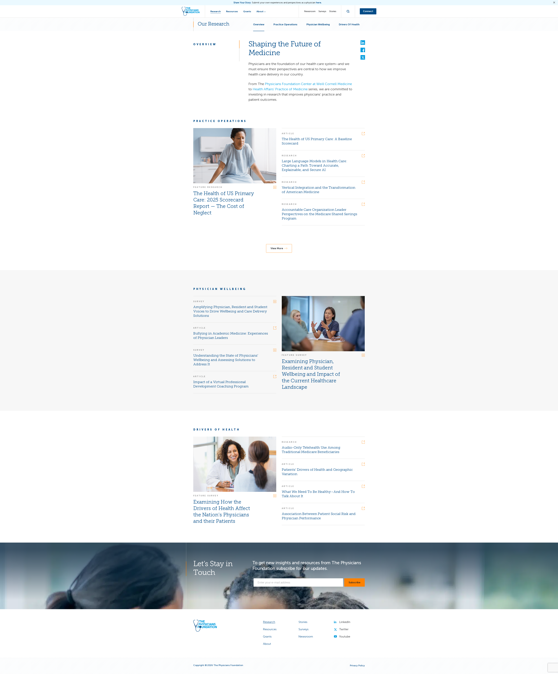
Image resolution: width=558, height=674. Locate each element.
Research (215, 11)
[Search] (348, 11)
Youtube (344, 636)
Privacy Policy (357, 665)
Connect (368, 11)
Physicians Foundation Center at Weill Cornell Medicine (308, 84)
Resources (232, 11)
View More (277, 248)
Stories (332, 11)
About (259, 11)
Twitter (343, 629)
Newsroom (309, 11)
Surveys (322, 11)
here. (319, 2)
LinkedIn (344, 622)
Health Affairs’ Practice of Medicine (280, 89)
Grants (247, 11)
